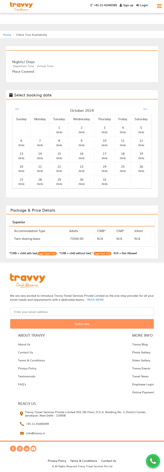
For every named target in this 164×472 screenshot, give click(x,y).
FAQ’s (22, 384)
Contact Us (25, 352)
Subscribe (82, 323)
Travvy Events (141, 368)
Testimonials (26, 376)
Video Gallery (141, 360)
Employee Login (143, 384)
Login (144, 5)
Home (7, 35)
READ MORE (95, 299)
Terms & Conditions (31, 360)
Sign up (128, 5)
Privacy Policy (27, 368)
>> (145, 108)
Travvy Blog (140, 344)
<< (17, 108)
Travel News (140, 376)
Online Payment (143, 392)
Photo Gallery (141, 352)
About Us (24, 344)
